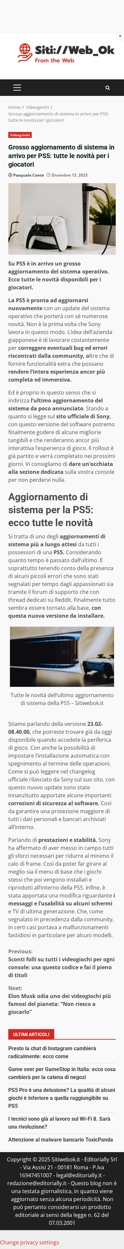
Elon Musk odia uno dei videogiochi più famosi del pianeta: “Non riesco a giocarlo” (59, 1000)
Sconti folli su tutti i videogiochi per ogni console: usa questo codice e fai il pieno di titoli (61, 963)
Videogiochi (20, 135)
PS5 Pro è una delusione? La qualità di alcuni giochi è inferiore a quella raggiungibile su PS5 (61, 1098)
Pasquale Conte (28, 175)
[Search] (107, 87)
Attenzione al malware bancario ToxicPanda (60, 1140)
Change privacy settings (29, 1242)
